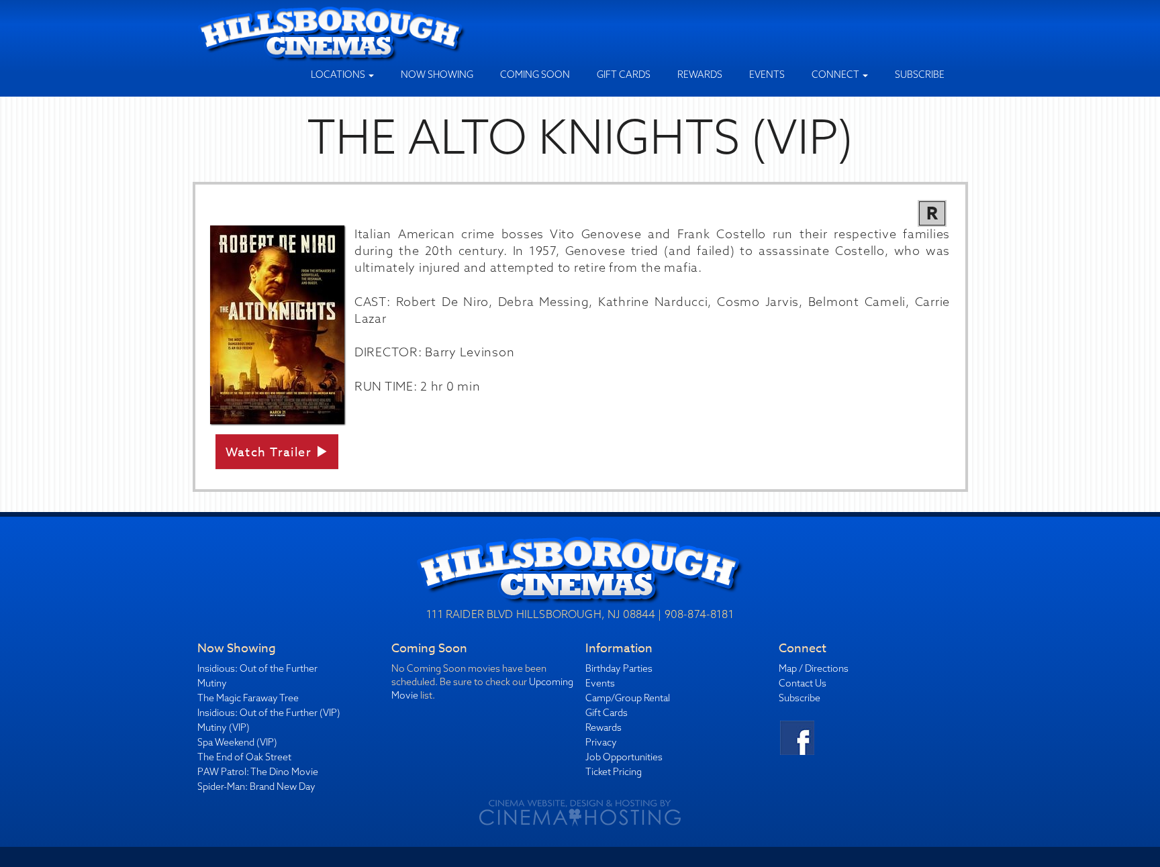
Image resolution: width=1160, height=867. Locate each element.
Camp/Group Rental (627, 698)
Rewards (699, 74)
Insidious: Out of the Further (257, 668)
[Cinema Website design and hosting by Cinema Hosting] (580, 813)
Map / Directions (814, 668)
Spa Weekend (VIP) (237, 742)
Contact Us (802, 683)
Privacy (601, 742)
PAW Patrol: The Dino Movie (257, 772)
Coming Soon (535, 74)
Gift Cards (623, 74)
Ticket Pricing (613, 772)
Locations (339, 74)
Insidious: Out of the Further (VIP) (268, 713)
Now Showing (437, 74)
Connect (836, 74)
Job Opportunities (624, 757)
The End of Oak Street (244, 757)
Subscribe (920, 74)
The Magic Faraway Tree (248, 698)
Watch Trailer (271, 453)
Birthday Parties (618, 668)
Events (767, 74)
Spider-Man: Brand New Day (256, 786)
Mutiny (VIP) (223, 727)
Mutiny (212, 683)
